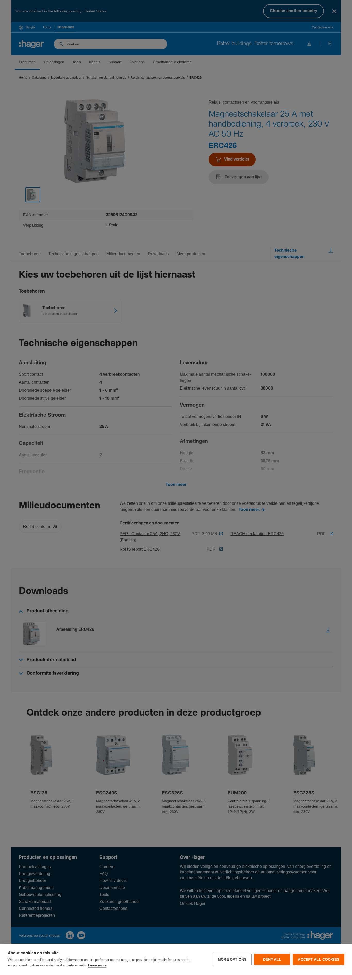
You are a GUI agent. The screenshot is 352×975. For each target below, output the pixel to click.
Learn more (97, 965)
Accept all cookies (318, 959)
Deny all (272, 959)
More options (232, 959)
